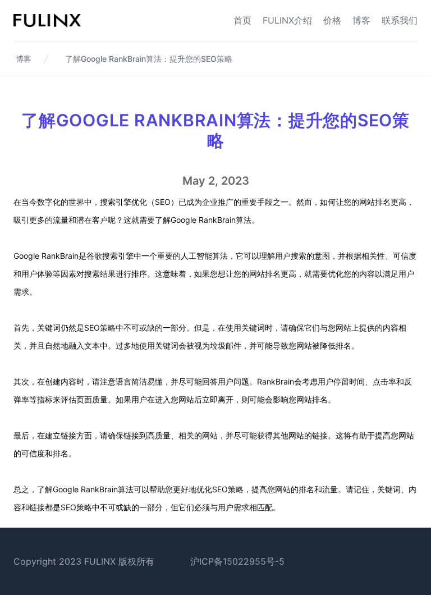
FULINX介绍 (287, 20)
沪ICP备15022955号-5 (237, 561)
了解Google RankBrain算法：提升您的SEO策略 (148, 58)
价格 (332, 20)
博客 (361, 20)
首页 (242, 20)
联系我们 (400, 20)
